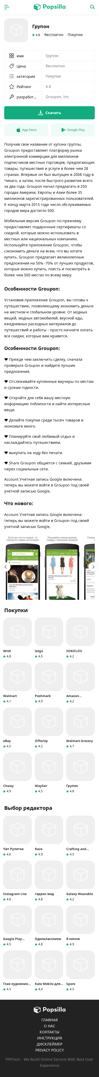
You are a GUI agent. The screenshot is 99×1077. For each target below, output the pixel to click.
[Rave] (49, 836)
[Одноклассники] (49, 926)
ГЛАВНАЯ (49, 1019)
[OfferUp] (49, 728)
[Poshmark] (49, 683)
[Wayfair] (49, 773)
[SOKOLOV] (80, 638)
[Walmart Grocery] (80, 728)
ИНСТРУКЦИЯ (49, 1037)
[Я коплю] (80, 926)
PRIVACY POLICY (49, 1050)
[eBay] (17, 728)
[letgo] (49, 638)
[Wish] (17, 638)
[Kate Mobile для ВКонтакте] (49, 971)
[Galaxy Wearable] (80, 881)
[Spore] (80, 971)
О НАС (49, 1025)
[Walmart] (17, 683)
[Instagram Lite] (17, 881)
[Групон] (80, 773)
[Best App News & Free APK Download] (49, 7)
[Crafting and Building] (80, 836)
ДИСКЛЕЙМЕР (49, 1044)
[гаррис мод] (49, 881)
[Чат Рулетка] (17, 836)
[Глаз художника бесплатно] (17, 971)
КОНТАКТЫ (49, 1031)
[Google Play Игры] (17, 926)
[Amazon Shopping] (80, 683)
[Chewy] (17, 773)
